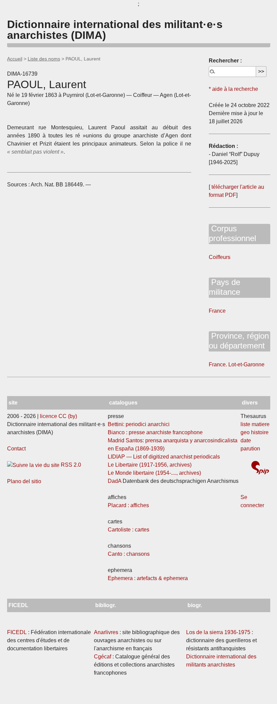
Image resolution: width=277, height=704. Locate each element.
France (217, 311)
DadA (114, 481)
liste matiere (255, 424)
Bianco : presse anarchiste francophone (155, 432)
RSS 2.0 (70, 465)
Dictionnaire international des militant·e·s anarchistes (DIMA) (115, 29)
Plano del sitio (24, 481)
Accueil (14, 58)
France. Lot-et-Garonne (237, 364)
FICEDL (17, 632)
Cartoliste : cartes (128, 529)
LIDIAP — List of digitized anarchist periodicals (164, 457)
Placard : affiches (128, 505)
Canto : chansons (129, 554)
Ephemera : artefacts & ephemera (148, 578)
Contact (16, 448)
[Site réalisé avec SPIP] (260, 468)
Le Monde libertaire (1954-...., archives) (154, 473)
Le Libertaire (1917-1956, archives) (150, 465)
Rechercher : (225, 60)
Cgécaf (102, 656)
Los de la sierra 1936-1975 (218, 632)
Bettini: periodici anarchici (139, 424)
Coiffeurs (219, 257)
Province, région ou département (239, 340)
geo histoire (255, 432)
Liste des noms (44, 58)
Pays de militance (224, 287)
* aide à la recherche (233, 89)
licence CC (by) (58, 416)
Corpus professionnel (232, 233)
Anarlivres (106, 632)
